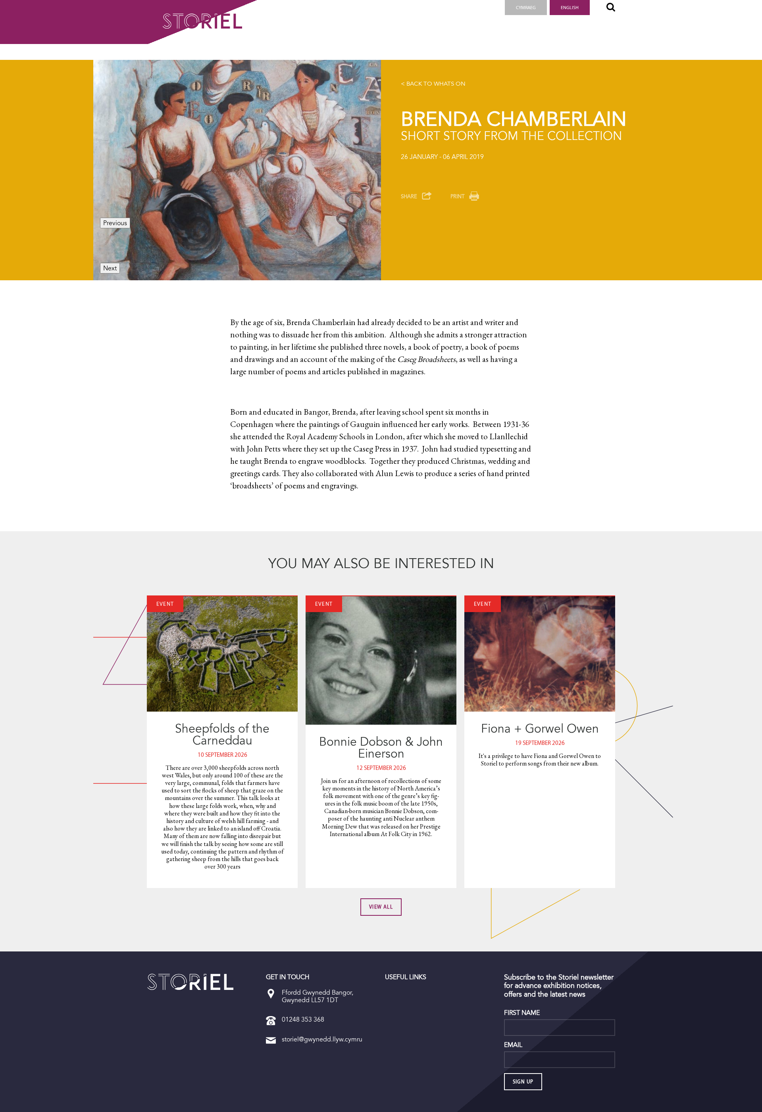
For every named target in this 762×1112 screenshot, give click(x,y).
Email (513, 1045)
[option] (237, 170)
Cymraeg (526, 7)
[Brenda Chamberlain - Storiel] (190, 982)
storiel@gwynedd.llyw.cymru (322, 1039)
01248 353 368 (303, 1019)
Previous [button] (115, 223)
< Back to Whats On (433, 83)
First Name (522, 1013)
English (570, 7)
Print (457, 196)
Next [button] (110, 268)
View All (381, 907)
